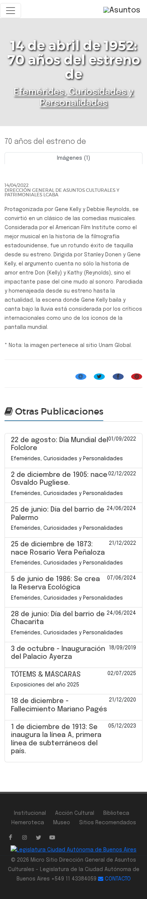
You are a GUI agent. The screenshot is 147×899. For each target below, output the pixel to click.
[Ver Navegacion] (10, 10)
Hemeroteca (27, 822)
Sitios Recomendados (107, 822)
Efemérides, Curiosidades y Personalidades (60, 367)
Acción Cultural (74, 813)
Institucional (30, 813)
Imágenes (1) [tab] (73, 158)
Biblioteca (116, 813)
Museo (61, 822)
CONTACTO (117, 879)
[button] (15, 167)
